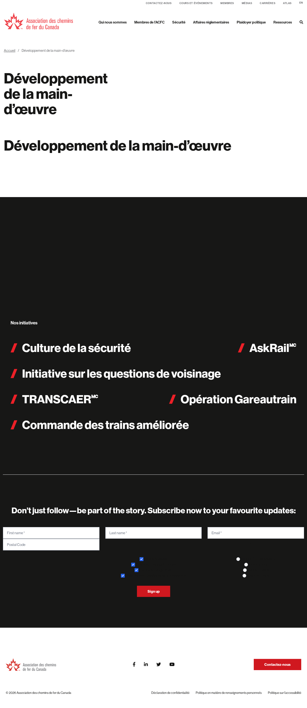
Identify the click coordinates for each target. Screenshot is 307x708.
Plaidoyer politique (251, 22)
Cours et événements (196, 3)
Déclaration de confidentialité (170, 693)
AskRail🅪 (272, 347)
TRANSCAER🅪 (60, 399)
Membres (227, 3)
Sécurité (178, 22)
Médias (247, 3)
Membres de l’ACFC (149, 22)
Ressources (282, 22)
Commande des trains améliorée (105, 424)
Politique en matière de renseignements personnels (229, 693)
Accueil (9, 50)
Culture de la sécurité (76, 347)
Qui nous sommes (113, 22)
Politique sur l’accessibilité (284, 693)
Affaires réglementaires (211, 22)
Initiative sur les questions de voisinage (121, 373)
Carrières (267, 3)
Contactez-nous (159, 3)
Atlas (287, 3)
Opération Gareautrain (238, 399)
